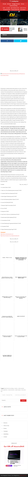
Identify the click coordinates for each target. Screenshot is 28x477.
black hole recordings (9, 388)
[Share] (7, 40)
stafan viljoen (18, 390)
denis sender (21, 388)
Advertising (6, 434)
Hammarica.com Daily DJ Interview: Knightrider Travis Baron (21, 395)
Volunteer (6, 431)
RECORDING (23, 9)
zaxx (23, 4)
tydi (1, 391)
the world (24, 390)
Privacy (5, 428)
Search (24, 23)
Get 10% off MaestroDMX (14, 446)
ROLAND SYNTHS (6, 9)
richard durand (11, 390)
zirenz (9, 4)
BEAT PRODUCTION (15, 8)
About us (5, 422)
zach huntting (14, 5)
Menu (3, 23)
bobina (16, 388)
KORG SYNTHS (23, 8)
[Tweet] (20, 40)
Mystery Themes (23, 475)
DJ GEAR (8, 8)
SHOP (4, 8)
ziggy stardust (16, 4)
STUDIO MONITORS (15, 9)
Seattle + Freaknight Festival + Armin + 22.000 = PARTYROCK (7, 395)
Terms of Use (6, 425)
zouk (5, 4)
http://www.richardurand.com (7, 234)
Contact (5, 436)
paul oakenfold (4, 390)
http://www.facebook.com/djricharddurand (10, 235)
